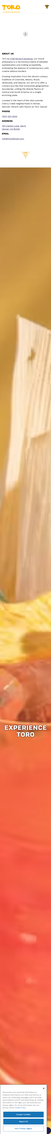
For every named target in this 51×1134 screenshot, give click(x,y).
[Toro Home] (11, 8)
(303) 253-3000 (9, 116)
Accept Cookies (23, 1110)
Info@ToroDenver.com (13, 138)
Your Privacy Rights (23, 1124)
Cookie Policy (20, 1103)
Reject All (23, 1117)
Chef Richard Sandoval (21, 58)
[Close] (44, 1083)
